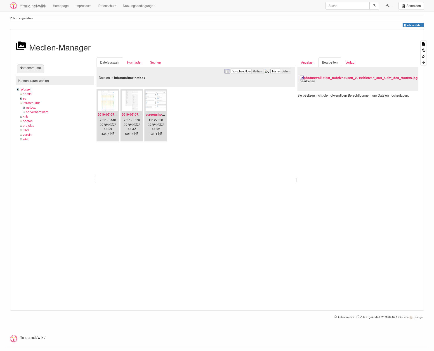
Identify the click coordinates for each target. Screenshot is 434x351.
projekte (28, 125)
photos (28, 121)
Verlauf (350, 62)
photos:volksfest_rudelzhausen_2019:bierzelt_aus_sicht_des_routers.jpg (361, 77)
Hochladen (134, 62)
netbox (31, 107)
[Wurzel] (25, 89)
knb (25, 116)
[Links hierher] (424, 56)
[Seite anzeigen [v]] (424, 43)
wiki (25, 139)
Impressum (83, 5)
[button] (389, 5)
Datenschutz (107, 5)
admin (27, 93)
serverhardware (37, 112)
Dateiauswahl (109, 62)
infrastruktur (31, 102)
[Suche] (374, 6)
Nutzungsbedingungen (139, 5)
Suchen (155, 62)
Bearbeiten (330, 62)
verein (27, 134)
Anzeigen (307, 62)
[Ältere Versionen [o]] (424, 50)
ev (24, 98)
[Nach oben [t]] (424, 62)
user (26, 130)
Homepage (61, 5)
